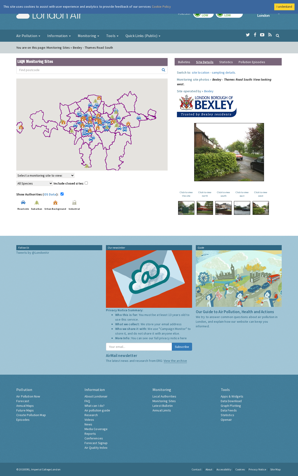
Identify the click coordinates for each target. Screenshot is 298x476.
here (183, 338)
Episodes (23, 420)
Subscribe (182, 347)
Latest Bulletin (162, 406)
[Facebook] (255, 35)
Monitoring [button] (87, 35)
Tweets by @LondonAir (32, 252)
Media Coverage (96, 429)
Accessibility (224, 469)
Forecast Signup (96, 443)
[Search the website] (278, 35)
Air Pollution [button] (27, 35)
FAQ (87, 401)
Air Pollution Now (28, 396)
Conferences (94, 438)
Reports (90, 433)
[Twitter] (248, 35)
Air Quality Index (96, 447)
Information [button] (57, 35)
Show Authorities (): (38, 194)
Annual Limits (161, 410)
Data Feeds (229, 410)
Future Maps (25, 410)
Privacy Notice (257, 469)
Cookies (240, 469)
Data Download (231, 401)
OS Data (50, 194)
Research (91, 415)
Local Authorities (164, 396)
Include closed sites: (69, 183)
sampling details (223, 72)
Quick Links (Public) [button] (141, 35)
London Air (49, 15)
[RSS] (270, 35)
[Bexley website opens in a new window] (207, 105)
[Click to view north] (205, 208)
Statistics (226, 62)
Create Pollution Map (31, 415)
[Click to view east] (242, 208)
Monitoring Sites (164, 401)
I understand (284, 7)
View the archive (175, 361)
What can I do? (95, 406)
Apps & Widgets (232, 396)
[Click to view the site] (186, 208)
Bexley (209, 91)
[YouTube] (262, 35)
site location (201, 72)
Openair (226, 420)
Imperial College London (269, 15)
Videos (89, 420)
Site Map (275, 469)
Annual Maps (25, 406)
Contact (196, 469)
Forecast (22, 401)
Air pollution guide (97, 410)
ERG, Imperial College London (43, 469)
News (88, 424)
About (209, 469)
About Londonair (96, 396)
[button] (100, 98)
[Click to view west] (261, 208)
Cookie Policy (161, 6)
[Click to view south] (223, 208)
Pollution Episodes (252, 62)
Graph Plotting (231, 406)
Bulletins (184, 62)
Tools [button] (111, 35)
